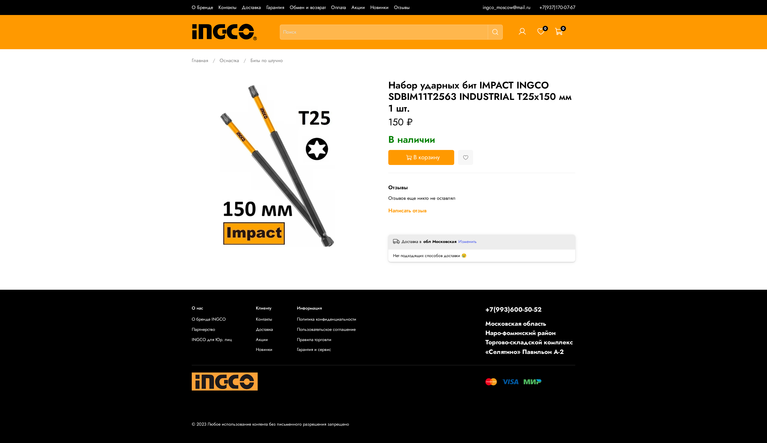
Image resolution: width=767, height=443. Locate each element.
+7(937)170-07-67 (557, 7)
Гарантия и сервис (314, 349)
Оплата (338, 7)
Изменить (467, 241)
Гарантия (275, 7)
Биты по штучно (266, 60)
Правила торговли (314, 340)
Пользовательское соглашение (326, 329)
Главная (200, 60)
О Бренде (202, 7)
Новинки (379, 7)
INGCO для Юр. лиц (212, 340)
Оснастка (229, 60)
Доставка (251, 7)
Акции (358, 7)
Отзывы (402, 7)
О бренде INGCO (209, 319)
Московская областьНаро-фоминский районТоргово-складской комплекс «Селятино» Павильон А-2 (529, 337)
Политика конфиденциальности (326, 319)
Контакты (227, 7)
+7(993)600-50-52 (513, 309)
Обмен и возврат (308, 7)
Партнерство (203, 329)
